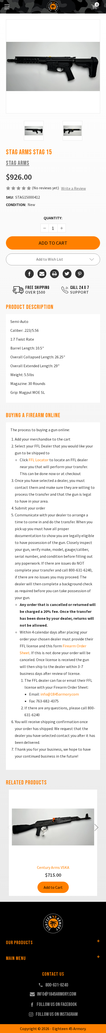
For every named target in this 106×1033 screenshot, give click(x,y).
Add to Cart (53, 887)
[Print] (54, 273)
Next (96, 828)
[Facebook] (29, 273)
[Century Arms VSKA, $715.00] (53, 827)
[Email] (41, 273)
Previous (10, 828)
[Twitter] (67, 273)
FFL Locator (39, 459)
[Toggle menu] (7, 7)
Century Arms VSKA (53, 867)
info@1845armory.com (59, 694)
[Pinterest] (79, 273)
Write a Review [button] (73, 188)
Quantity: (53, 217)
